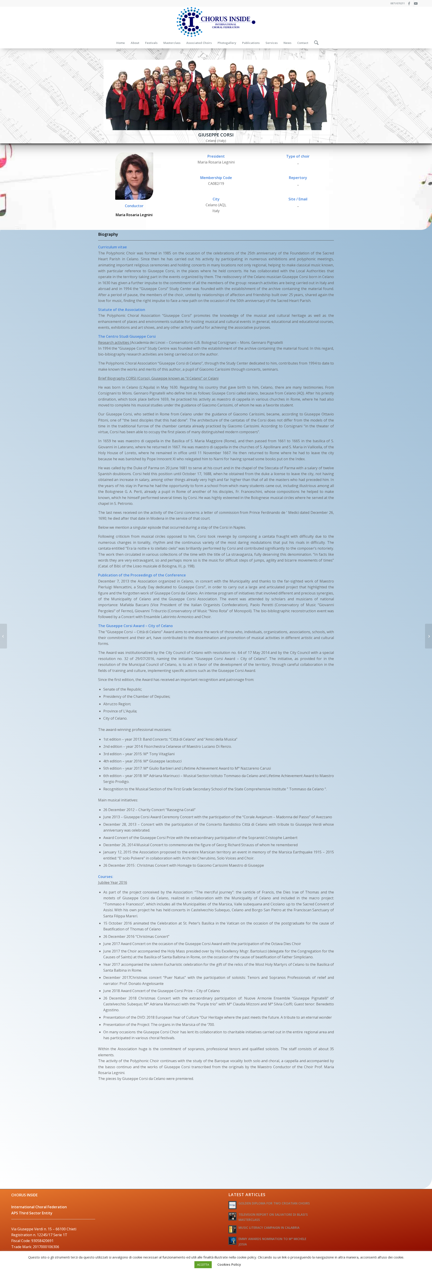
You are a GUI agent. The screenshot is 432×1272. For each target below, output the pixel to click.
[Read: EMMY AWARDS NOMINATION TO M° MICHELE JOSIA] (232, 1241)
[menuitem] (120, 42)
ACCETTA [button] (203, 1265)
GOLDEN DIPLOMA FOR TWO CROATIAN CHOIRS (274, 1203)
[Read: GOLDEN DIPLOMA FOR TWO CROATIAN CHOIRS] (232, 1205)
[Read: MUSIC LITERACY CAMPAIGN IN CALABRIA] (232, 1229)
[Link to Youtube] (417, 3)
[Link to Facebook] (410, 3)
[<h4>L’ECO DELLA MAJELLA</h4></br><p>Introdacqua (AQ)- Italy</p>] (3, 636)
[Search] (315, 42)
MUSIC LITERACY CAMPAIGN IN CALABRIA (268, 1227)
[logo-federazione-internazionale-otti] (216, 22)
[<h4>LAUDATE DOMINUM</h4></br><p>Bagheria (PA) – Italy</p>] (428, 636)
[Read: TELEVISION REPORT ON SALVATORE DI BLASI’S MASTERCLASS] (232, 1216)
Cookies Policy (229, 1264)
